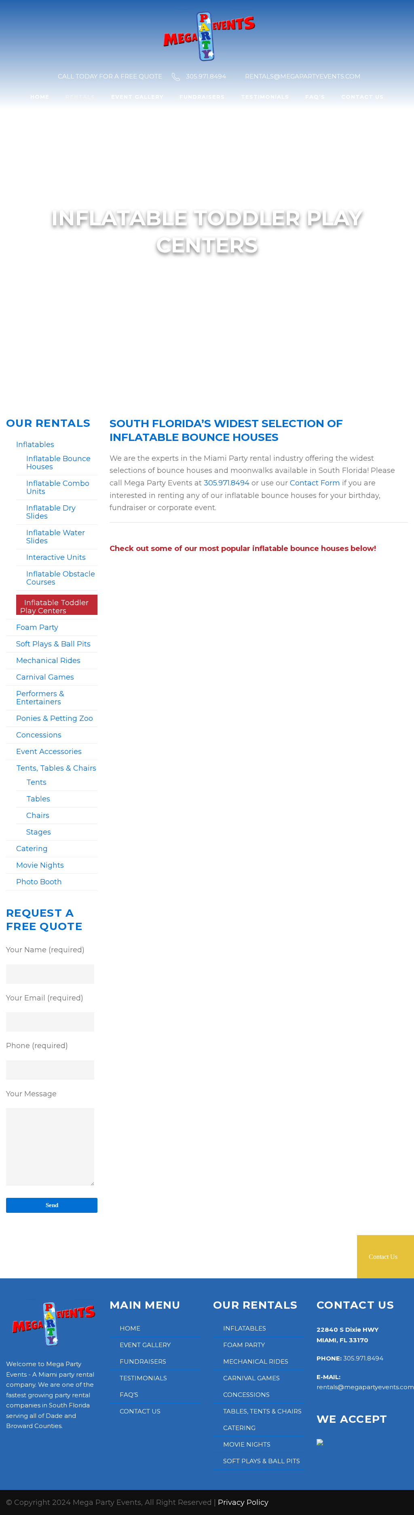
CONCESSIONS (246, 1394)
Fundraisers (202, 96)
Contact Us (362, 96)
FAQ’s (315, 96)
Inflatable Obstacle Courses (60, 578)
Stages (38, 832)
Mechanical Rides (48, 660)
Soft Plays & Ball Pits (53, 644)
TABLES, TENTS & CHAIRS (262, 1411)
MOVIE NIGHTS (246, 1444)
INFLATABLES (244, 1328)
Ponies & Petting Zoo (54, 718)
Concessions (38, 735)
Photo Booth (39, 881)
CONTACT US (140, 1411)
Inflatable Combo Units (57, 487)
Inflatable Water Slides (55, 536)
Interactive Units (56, 557)
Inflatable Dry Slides (51, 512)
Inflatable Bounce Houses (58, 462)
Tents (36, 782)
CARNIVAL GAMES (251, 1378)
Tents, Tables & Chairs (56, 768)
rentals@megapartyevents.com (365, 1387)
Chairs (37, 815)
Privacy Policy (243, 1502)
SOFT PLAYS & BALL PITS (261, 1461)
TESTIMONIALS (143, 1378)
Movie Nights (40, 865)
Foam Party (37, 627)
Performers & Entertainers (40, 697)
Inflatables (35, 444)
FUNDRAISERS (143, 1361)
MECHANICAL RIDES (255, 1361)
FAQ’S (129, 1394)
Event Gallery (137, 96)
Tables (38, 799)
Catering (32, 848)
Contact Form (315, 483)
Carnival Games (45, 677)
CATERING (239, 1428)
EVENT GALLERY (145, 1345)
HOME (130, 1328)
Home (39, 96)
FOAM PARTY (244, 1345)
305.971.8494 (226, 483)
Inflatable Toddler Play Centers (54, 606)
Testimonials (265, 96)
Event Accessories (49, 751)
